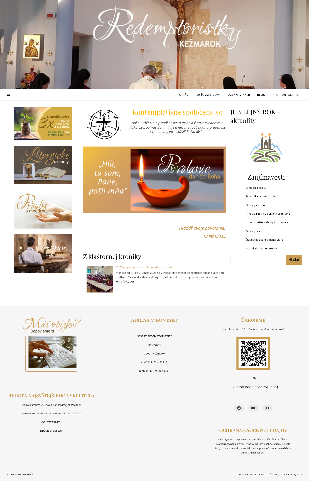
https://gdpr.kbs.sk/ (253, 452)
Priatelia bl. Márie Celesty (261, 248)
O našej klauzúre (256, 205)
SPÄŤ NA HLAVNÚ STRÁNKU (251, 474)
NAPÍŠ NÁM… (215, 236)
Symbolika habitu (256, 187)
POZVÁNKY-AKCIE (238, 94)
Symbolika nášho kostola (260, 196)
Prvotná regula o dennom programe (268, 213)
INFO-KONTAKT (283, 94)
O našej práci (254, 231)
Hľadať (293, 259)
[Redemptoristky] (154, 45)
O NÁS (183, 94)
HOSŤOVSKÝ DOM (207, 94)
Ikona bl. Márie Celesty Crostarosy (267, 222)
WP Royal (28, 474)
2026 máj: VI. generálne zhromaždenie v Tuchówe (146, 267)
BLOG (261, 94)
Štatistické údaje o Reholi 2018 (265, 239)
